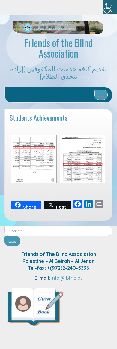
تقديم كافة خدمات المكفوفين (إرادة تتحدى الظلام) (58, 71)
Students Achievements (39, 117)
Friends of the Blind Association (59, 48)
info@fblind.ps (67, 278)
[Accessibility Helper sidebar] (110, 7)
